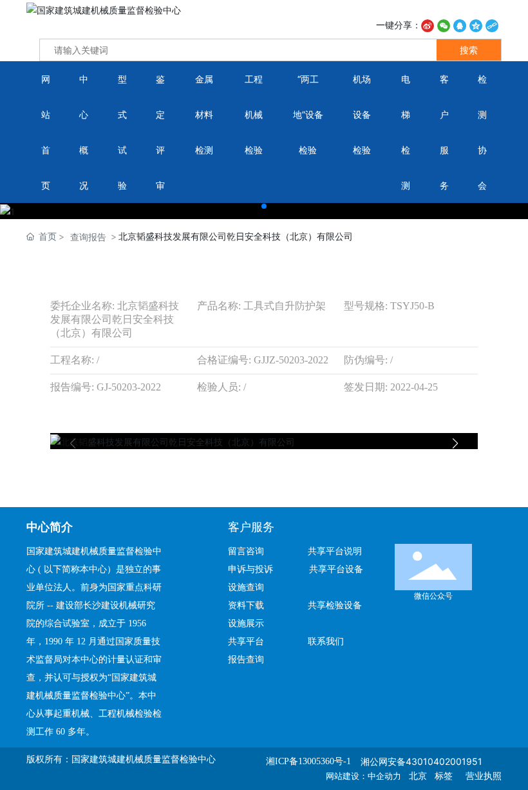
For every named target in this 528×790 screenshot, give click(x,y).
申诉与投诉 (254, 569)
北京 (418, 776)
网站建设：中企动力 (363, 776)
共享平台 (246, 641)
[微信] (443, 24)
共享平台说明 (335, 551)
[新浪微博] (427, 24)
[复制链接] (492, 24)
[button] (264, 206)
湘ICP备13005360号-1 (308, 761)
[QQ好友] (459, 24)
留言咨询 (251, 551)
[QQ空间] (475, 24)
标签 (444, 776)
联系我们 (326, 641)
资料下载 (251, 605)
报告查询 (246, 659)
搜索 (469, 49)
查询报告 (88, 236)
